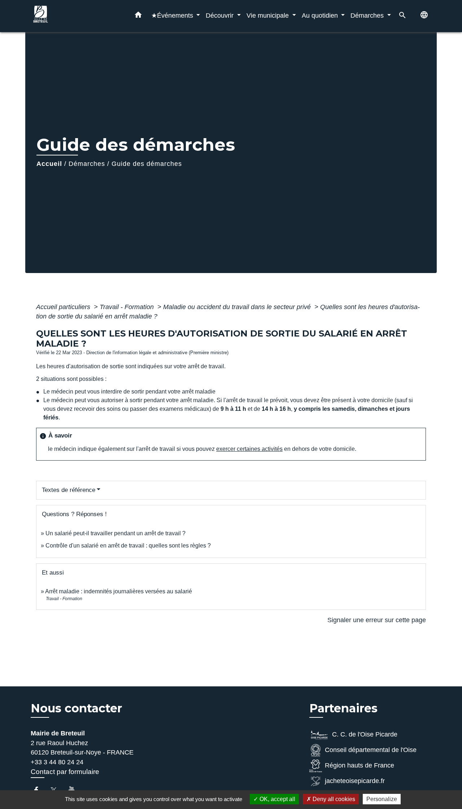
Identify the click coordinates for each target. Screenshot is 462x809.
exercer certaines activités (249, 449)
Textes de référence (68, 490)
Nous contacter (76, 708)
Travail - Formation (128, 307)
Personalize (381, 799)
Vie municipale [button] (269, 15)
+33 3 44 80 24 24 (57, 762)
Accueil (49, 163)
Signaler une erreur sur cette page (376, 620)
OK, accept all (276, 799)
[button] (138, 16)
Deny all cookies (333, 799)
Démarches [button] (367, 15)
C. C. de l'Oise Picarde (364, 734)
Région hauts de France (359, 765)
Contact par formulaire (65, 771)
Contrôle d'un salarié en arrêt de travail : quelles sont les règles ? (128, 545)
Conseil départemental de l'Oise (371, 750)
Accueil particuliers (64, 307)
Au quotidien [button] (321, 15)
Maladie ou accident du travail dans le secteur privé (238, 307)
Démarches (87, 163)
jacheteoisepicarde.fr (355, 781)
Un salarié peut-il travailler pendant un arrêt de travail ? (115, 533)
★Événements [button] (173, 15)
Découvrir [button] (220, 15)
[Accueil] (76, 16)
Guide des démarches (147, 163)
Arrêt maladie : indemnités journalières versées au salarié (118, 591)
